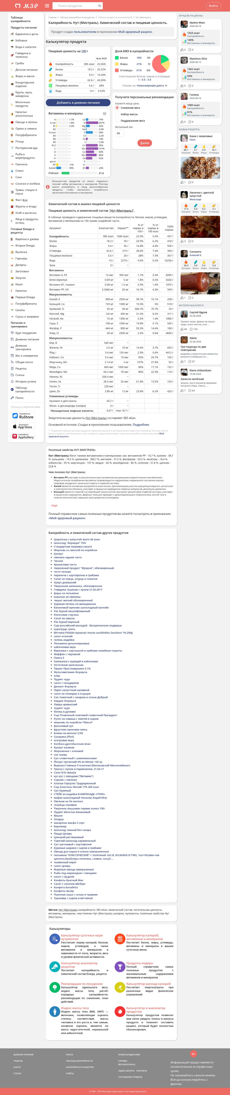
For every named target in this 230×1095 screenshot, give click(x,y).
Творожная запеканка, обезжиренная (78, 586)
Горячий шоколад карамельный (75, 840)
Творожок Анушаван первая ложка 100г (79, 808)
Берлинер (60, 826)
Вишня (58, 815)
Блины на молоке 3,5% (68, 733)
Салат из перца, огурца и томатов (75, 579)
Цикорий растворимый (69, 837)
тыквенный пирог (65, 862)
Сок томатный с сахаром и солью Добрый (81, 697)
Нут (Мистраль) (143, 17)
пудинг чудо (62, 708)
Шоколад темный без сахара (72, 830)
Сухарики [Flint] (64, 736)
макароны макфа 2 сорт (69, 822)
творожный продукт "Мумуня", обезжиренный (84, 568)
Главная (53, 17)
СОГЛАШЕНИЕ (125, 1077)
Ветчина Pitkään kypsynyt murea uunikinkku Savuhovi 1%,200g (93, 632)
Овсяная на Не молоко (68, 801)
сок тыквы (60, 754)
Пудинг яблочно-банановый (72, 812)
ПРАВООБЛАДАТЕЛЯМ (129, 1054)
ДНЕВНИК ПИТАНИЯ (23, 1054)
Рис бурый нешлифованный (72, 611)
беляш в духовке (65, 711)
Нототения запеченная (68, 665)
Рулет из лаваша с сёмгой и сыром (76, 718)
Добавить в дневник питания (78, 103)
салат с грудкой (64, 876)
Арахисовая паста (65, 564)
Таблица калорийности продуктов (77, 17)
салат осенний (63, 636)
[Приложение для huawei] (26, 436)
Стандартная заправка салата (73, 546)
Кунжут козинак (64, 747)
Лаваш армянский (65, 704)
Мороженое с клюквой (68, 751)
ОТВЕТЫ (70, 1073)
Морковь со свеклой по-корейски (75, 550)
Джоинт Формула (65, 686)
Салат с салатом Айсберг (70, 883)
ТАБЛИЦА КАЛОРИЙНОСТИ (79, 1060)
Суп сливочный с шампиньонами (75, 758)
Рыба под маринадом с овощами (75, 873)
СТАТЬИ (17, 1073)
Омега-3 (59, 657)
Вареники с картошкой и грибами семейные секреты (88, 650)
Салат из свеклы (64, 618)
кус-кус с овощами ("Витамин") (73, 776)
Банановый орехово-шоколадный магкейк (81, 607)
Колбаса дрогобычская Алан (72, 744)
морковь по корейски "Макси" (73, 722)
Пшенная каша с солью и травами (76, 894)
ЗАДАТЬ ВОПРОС (126, 1070)
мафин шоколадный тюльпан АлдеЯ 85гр (80, 797)
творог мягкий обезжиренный (73, 600)
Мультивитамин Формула (70, 672)
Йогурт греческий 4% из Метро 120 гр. (78, 761)
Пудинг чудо (62, 679)
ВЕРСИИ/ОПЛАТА (126, 1064)
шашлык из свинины (67, 596)
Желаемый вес (124, 127)
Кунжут (58, 553)
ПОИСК (69, 1054)
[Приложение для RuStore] (26, 415)
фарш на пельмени (66, 593)
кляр (57, 675)
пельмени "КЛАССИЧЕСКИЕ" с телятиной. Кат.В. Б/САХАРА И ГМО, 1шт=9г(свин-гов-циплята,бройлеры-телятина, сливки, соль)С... (107, 856)
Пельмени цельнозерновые (71, 643)
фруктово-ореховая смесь (70, 729)
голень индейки (64, 640)
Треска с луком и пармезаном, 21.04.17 (79, 769)
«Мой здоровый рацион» (67, 518)
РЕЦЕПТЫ (18, 1060)
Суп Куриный (62, 790)
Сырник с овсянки (65, 779)
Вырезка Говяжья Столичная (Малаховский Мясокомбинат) (92, 765)
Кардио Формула (65, 700)
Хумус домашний (65, 582)
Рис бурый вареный (66, 622)
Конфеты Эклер (64, 891)
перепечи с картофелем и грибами (76, 575)
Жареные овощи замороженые (74, 869)
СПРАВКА (122, 1060)
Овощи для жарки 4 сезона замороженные (81, 851)
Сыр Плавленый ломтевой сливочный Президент (85, 715)
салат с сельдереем (66, 683)
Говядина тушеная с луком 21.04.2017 (78, 589)
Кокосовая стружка (66, 614)
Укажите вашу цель (127, 103)
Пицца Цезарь (63, 833)
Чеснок (58, 561)
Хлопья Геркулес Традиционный (75, 783)
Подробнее (141, 425)
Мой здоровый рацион (135, 32)
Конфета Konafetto (66, 887)
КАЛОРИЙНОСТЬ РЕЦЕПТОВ (79, 1067)
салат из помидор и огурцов (72, 693)
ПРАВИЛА (137, 1077)
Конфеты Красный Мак (68, 880)
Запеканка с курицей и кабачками (76, 661)
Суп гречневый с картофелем (73, 844)
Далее (144, 143)
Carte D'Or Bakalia (65, 772)
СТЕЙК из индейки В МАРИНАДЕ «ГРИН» (79, 794)
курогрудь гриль (64, 629)
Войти (213, 6)
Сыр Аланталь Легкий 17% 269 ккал (76, 787)
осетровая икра (64, 740)
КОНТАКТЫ (141, 1070)
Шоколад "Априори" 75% (70, 543)
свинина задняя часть (68, 557)
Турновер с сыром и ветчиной (73, 898)
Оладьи (59, 819)
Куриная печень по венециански (75, 604)
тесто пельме (62, 571)
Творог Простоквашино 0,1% (72, 668)
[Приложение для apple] (26, 426)
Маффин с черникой (67, 654)
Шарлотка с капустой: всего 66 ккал (77, 539)
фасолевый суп (63, 726)
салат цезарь (62, 866)
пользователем (85, 32)
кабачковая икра (65, 647)
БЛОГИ (17, 1067)
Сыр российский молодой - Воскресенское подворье (88, 625)
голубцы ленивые (65, 805)
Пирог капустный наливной (71, 690)
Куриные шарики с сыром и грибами (77, 848)
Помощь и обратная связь (25, 406)
